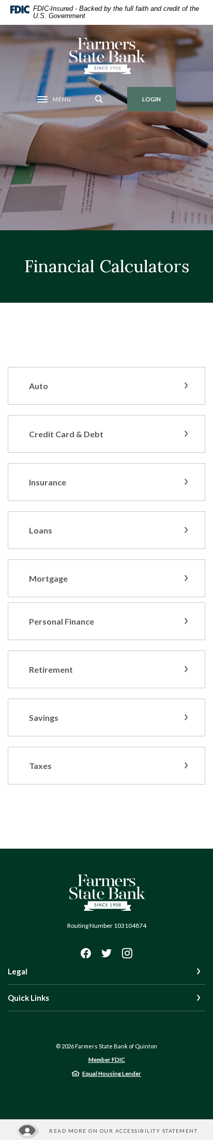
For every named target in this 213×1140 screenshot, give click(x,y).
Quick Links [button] (28, 997)
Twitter (106, 953)
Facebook (86, 953)
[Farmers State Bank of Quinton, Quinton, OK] (106, 56)
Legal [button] (17, 971)
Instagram (127, 953)
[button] (106, 386)
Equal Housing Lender (111, 1073)
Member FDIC (106, 1059)
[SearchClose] (99, 99)
